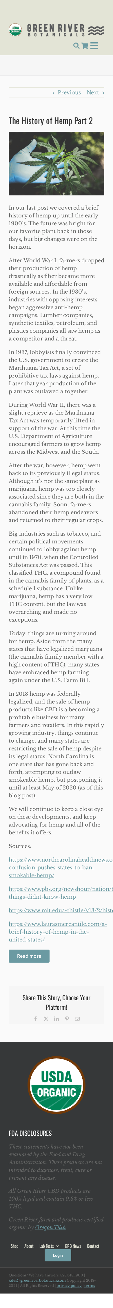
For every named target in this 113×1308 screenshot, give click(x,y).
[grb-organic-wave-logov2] (56, 26)
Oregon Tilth (50, 1227)
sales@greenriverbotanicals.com (37, 1280)
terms (89, 1285)
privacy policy (69, 1285)
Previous (69, 92)
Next (93, 92)
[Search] (76, 45)
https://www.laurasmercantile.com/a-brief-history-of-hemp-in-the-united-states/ (58, 932)
